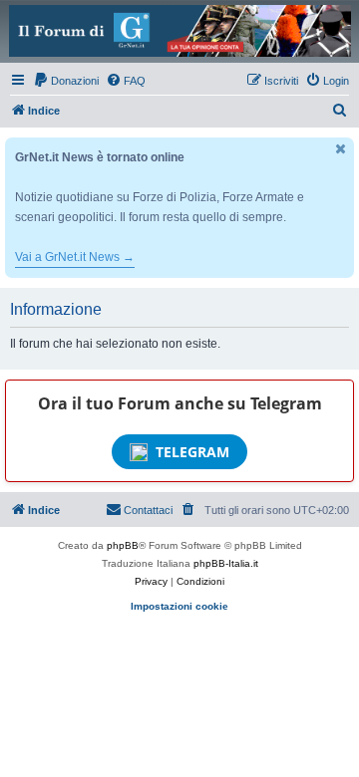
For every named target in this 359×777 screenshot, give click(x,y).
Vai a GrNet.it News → (75, 257)
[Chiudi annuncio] (341, 148)
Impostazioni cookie (179, 606)
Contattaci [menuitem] (148, 510)
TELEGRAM (192, 451)
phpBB (123, 545)
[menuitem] (66, 81)
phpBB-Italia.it (225, 563)
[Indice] (179, 31)
